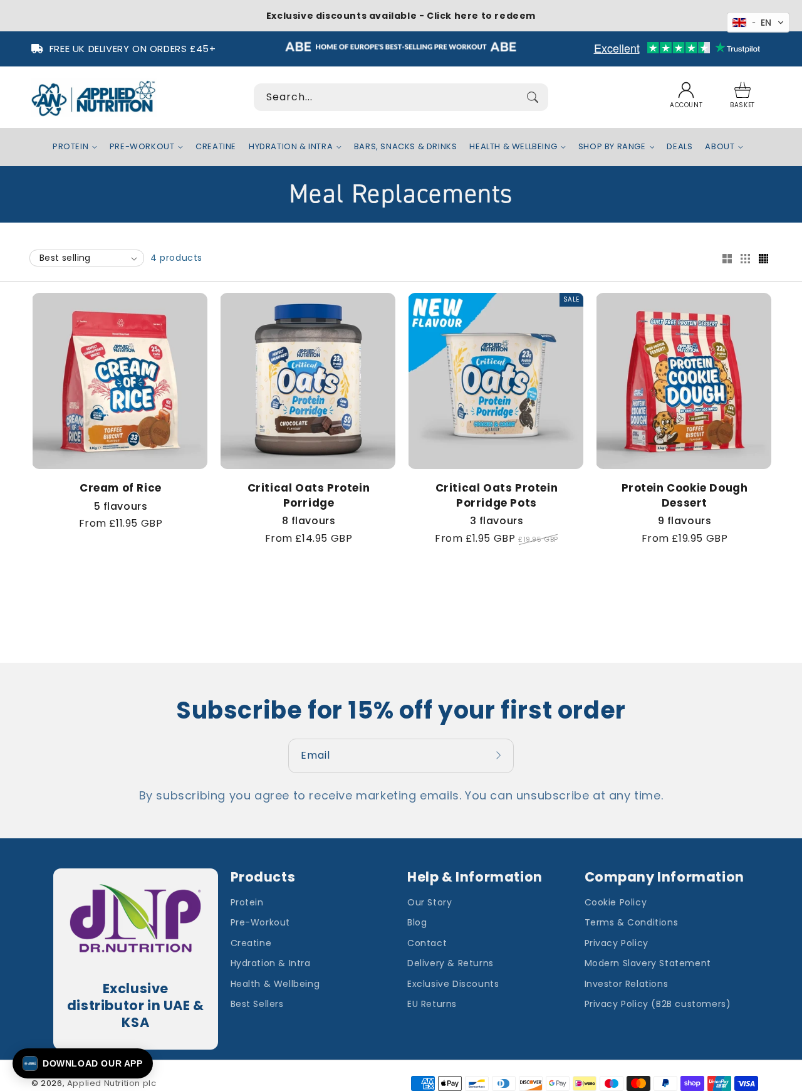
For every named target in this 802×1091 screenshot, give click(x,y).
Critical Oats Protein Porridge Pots (496, 495)
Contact (427, 943)
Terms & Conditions (632, 922)
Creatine (251, 943)
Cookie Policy (616, 902)
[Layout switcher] (726, 259)
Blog (417, 922)
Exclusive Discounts (453, 984)
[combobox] (401, 97)
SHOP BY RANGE (612, 147)
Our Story (429, 902)
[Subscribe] (500, 755)
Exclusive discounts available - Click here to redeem (401, 15)
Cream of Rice (121, 488)
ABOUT (719, 147)
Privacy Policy (616, 943)
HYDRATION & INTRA (291, 147)
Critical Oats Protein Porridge (308, 495)
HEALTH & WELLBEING (513, 147)
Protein (247, 902)
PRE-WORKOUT (142, 147)
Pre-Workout (261, 922)
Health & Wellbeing (275, 984)
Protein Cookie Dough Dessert (685, 495)
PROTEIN (70, 147)
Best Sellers (257, 1004)
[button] (742, 97)
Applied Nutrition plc (112, 1083)
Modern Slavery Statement (648, 963)
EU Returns (432, 1004)
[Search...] (532, 97)
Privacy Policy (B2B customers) (658, 1004)
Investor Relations (627, 984)
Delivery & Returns (450, 963)
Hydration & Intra (271, 963)
